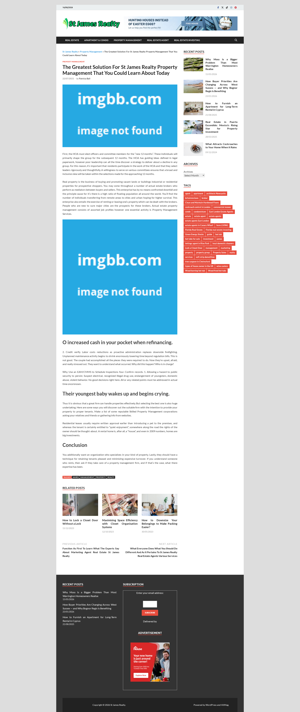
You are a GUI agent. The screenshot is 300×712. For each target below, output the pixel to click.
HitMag (224, 705)
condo (187, 211)
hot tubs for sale (192, 239)
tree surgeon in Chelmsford (197, 261)
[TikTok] (227, 7)
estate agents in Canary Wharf (199, 225)
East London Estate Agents (221, 211)
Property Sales (219, 252)
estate (188, 216)
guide (209, 234)
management (87, 477)
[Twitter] (222, 7)
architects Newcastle (216, 193)
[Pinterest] (236, 7)
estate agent (200, 216)
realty (111, 477)
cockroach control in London (197, 207)
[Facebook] (218, 7)
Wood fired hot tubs (217, 270)
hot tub (218, 234)
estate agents (215, 216)
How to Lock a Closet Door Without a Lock (80, 522)
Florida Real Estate (193, 230)
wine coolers (222, 266)
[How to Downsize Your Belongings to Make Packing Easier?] (159, 505)
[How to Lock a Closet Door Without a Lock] (80, 505)
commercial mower (222, 207)
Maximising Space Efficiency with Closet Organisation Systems (120, 524)
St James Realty (70, 51)
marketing (225, 248)
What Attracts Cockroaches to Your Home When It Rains (221, 145)
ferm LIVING (222, 225)
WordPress (211, 705)
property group (203, 252)
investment (208, 239)
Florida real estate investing (218, 230)
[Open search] (236, 40)
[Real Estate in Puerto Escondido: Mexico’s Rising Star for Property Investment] (193, 122)
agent (187, 193)
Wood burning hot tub (195, 270)
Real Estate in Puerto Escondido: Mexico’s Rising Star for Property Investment (221, 126)
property (101, 477)
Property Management (128, 40)
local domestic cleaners (223, 243)
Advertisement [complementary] (150, 633)
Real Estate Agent (158, 40)
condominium (200, 211)
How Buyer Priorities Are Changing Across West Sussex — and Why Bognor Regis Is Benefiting (221, 86)
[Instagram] (231, 7)
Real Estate (72, 40)
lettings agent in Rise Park (197, 243)
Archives (188, 171)
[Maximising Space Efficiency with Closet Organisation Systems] (120, 505)
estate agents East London (197, 220)
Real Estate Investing (187, 40)
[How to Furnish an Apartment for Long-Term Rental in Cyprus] (193, 103)
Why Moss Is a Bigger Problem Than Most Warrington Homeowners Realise (221, 64)
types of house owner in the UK (199, 266)
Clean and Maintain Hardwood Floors (202, 202)
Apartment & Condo (96, 40)
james (76, 477)
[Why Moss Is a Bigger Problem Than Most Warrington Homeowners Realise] (193, 59)
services (189, 257)
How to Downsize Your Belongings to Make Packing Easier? (159, 524)
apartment (198, 193)
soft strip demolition (205, 257)
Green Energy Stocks (194, 234)
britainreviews (191, 198)
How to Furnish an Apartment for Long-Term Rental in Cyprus (221, 106)
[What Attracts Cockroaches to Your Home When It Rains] (193, 144)
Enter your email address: (150, 592)
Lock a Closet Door (193, 248)
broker (205, 198)
